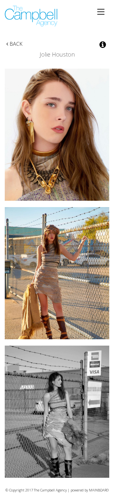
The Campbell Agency (31, 16)
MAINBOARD (99, 490)
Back (15, 43)
